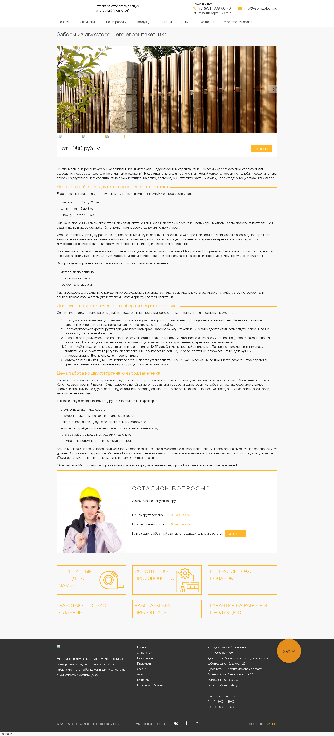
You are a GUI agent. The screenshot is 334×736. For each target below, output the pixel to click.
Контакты (207, 22)
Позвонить (7, 733)
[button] (61, 89)
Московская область (239, 22)
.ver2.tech (271, 723)
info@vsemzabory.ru (260, 8)
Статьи (167, 22)
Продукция (144, 22)
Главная (63, 22)
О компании (87, 22)
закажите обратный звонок (215, 13)
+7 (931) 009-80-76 (231, 679)
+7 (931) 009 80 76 (215, 8)
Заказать (262, 148)
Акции (185, 22)
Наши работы (116, 22)
